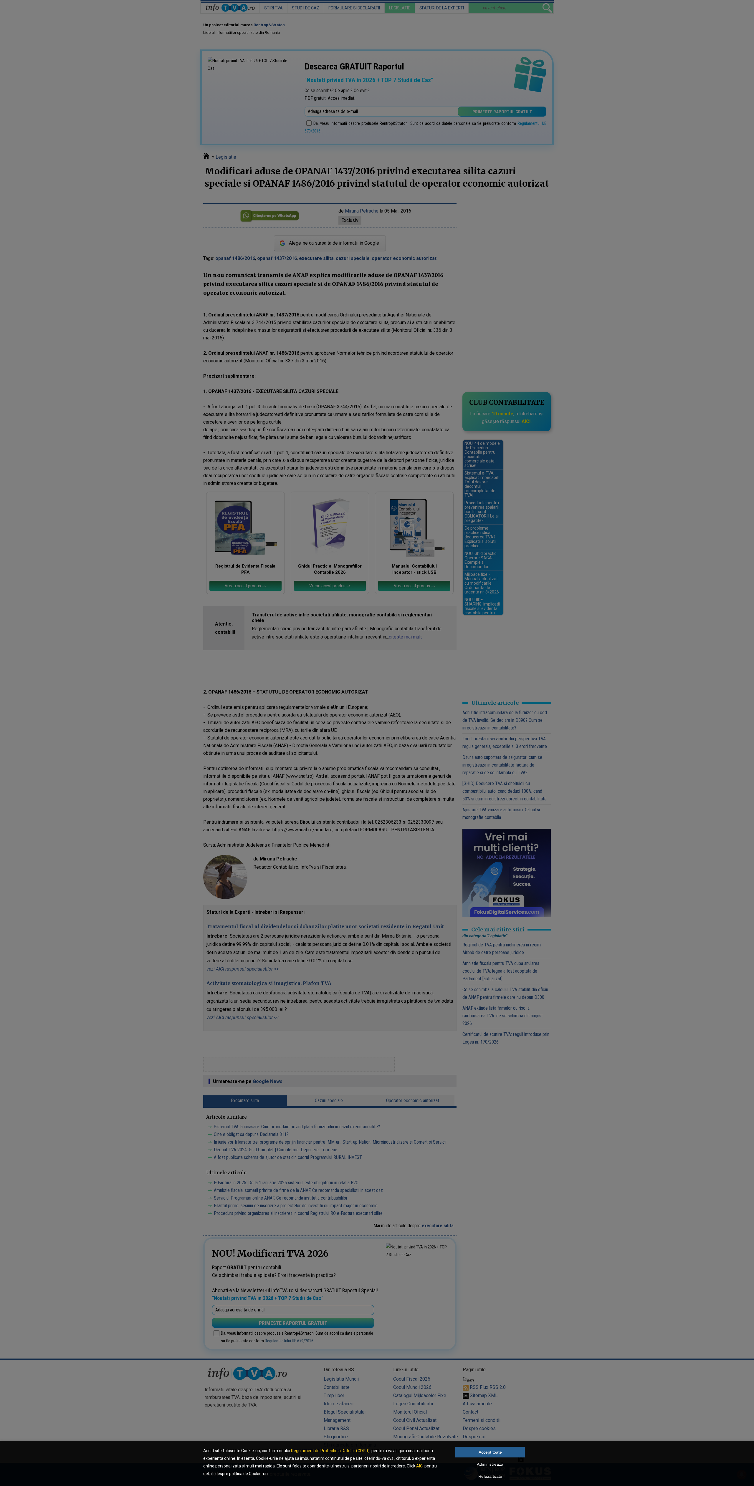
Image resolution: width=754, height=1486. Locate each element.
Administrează (490, 1464)
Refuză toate (490, 1476)
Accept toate (490, 1452)
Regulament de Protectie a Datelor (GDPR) (330, 1450)
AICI (420, 1466)
